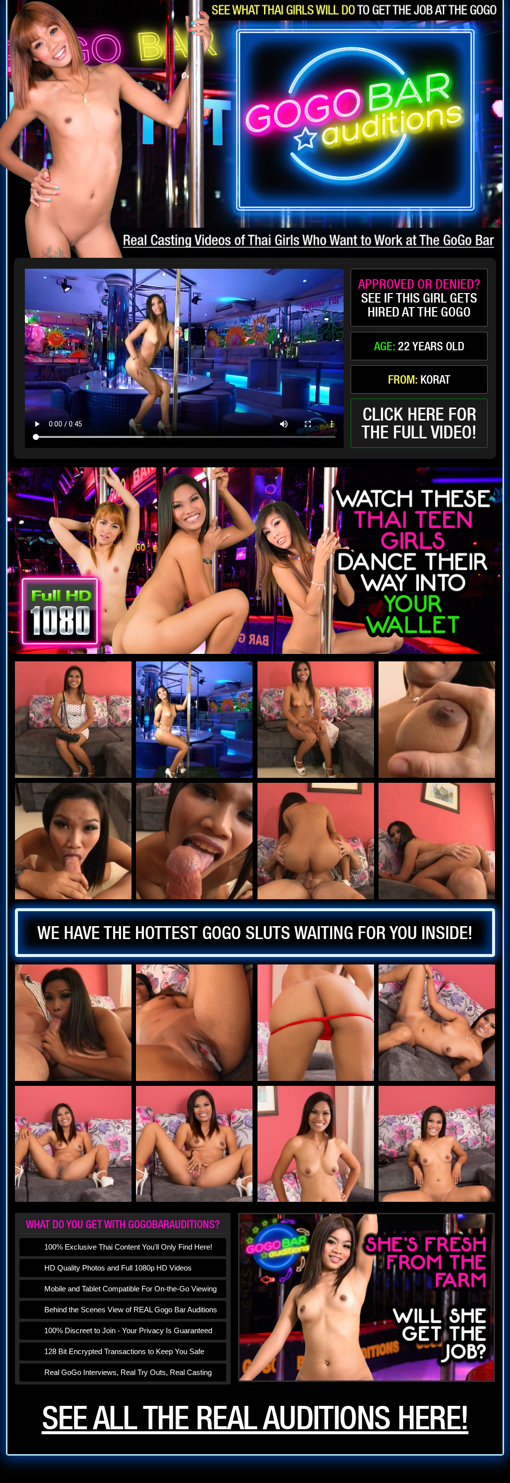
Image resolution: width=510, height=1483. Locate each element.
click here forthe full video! (419, 423)
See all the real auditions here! (255, 1417)
